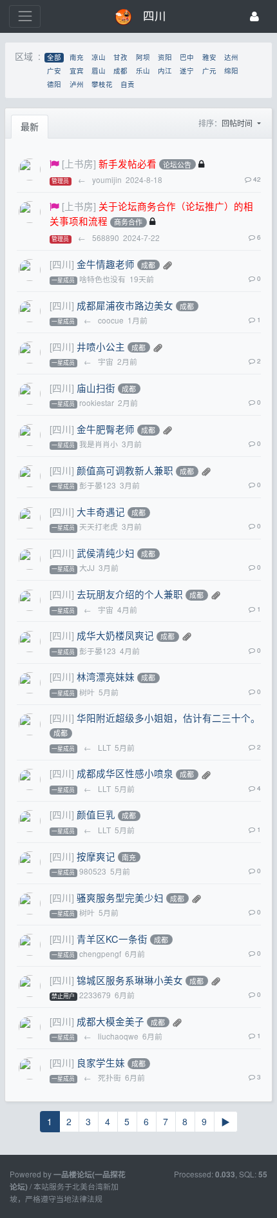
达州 (231, 58)
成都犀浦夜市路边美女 (125, 305)
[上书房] (79, 163)
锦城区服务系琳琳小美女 (130, 980)
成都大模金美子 (110, 1021)
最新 (30, 126)
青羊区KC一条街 (112, 938)
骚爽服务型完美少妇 (120, 897)
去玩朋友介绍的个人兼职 (130, 594)
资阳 (165, 58)
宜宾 (77, 71)
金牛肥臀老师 (106, 429)
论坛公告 (177, 164)
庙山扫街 (96, 387)
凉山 (98, 58)
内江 (165, 71)
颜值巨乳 (96, 814)
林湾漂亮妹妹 (106, 676)
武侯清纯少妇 (106, 552)
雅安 (209, 58)
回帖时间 (238, 122)
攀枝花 (102, 85)
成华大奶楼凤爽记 (115, 635)
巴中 (187, 58)
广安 (54, 71)
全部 (54, 58)
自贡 (127, 85)
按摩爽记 (96, 856)
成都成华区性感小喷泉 (125, 773)
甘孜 (120, 58)
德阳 (54, 85)
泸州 (77, 85)
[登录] (254, 16)
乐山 (143, 71)
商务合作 (128, 222)
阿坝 (143, 58)
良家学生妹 (101, 1062)
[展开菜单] (25, 16)
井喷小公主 (101, 346)
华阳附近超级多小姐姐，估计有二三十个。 (168, 717)
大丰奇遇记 (101, 511)
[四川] (62, 264)
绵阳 (231, 71)
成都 (120, 71)
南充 (77, 58)
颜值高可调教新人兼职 (125, 470)
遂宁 (187, 71)
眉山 (98, 71)
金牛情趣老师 (106, 264)
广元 (209, 71)
